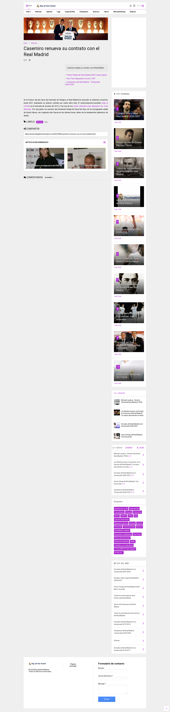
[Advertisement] (41, 78)
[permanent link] (29, 60)
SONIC (132, 541)
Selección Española (121, 541)
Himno (116, 516)
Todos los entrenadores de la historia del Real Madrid (128, 171)
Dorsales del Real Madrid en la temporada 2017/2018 (128, 374)
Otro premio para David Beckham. (84, 166)
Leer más (117, 122)
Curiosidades (119, 512)
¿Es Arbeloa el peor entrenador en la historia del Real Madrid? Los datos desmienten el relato (132, 413)
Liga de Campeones (121, 519)
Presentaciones (129, 527)
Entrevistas (137, 512)
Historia (124, 516)
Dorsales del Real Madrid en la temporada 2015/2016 (128, 345)
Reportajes (137, 534)
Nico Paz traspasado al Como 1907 (81, 78)
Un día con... (118, 553)
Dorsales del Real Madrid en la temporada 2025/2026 (128, 229)
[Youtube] (130, 6)
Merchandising (119, 12)
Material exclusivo (121, 523)
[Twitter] (134, 6)
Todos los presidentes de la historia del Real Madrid (127, 287)
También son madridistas (123, 545)
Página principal (73, 665)
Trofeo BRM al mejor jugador (124, 549)
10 (118, 366)
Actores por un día (121, 508)
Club (27, 12)
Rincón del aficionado (122, 538)
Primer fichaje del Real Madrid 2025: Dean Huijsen (87, 75)
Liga (58, 12)
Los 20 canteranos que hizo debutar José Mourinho (127, 316)
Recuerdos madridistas (122, 534)
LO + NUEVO (119, 393)
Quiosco (96, 12)
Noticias (38, 12)
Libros (106, 12)
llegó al (105, 103)
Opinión (49, 12)
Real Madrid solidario (122, 530)
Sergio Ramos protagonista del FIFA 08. (45, 166)
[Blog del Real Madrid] (46, 6)
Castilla (27, 106)
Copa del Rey (70, 12)
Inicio (25, 43)
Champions (83, 12)
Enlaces (133, 12)
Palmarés (118, 527)
